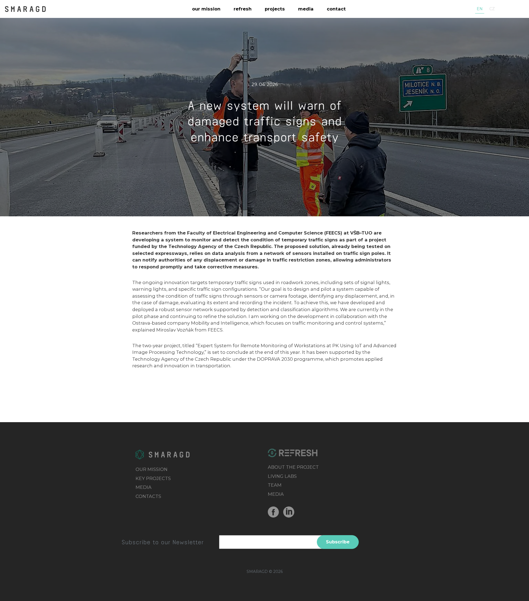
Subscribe (338, 542)
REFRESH (243, 9)
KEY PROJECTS (153, 478)
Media (306, 9)
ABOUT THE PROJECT (293, 467)
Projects (275, 9)
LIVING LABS (282, 476)
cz (492, 8)
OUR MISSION (152, 469)
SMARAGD (26, 8)
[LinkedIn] (291, 512)
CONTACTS (148, 496)
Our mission (206, 9)
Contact (336, 9)
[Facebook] (275, 512)
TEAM (275, 485)
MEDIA (144, 487)
